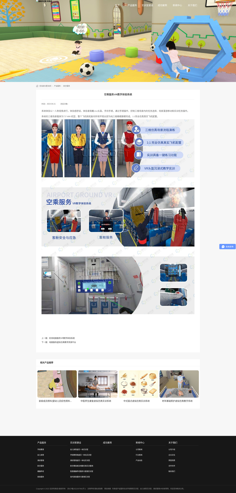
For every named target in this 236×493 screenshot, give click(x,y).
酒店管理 (40, 460)
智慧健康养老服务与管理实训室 (81, 471)
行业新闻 (139, 455)
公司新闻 (139, 450)
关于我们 (192, 5)
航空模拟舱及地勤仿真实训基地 (81, 466)
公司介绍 (172, 450)
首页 (117, 5)
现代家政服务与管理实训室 (80, 477)
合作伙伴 (172, 466)
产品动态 (139, 460)
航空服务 (66, 86)
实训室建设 (147, 5)
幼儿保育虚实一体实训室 (79, 450)
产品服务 (132, 5)
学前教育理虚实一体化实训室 (81, 455)
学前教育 (40, 450)
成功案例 (162, 5)
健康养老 (40, 471)
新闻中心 (177, 5)
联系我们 (172, 471)
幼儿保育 (40, 455)
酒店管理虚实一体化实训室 (80, 460)
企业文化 (172, 455)
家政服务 (40, 477)
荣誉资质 (172, 460)
